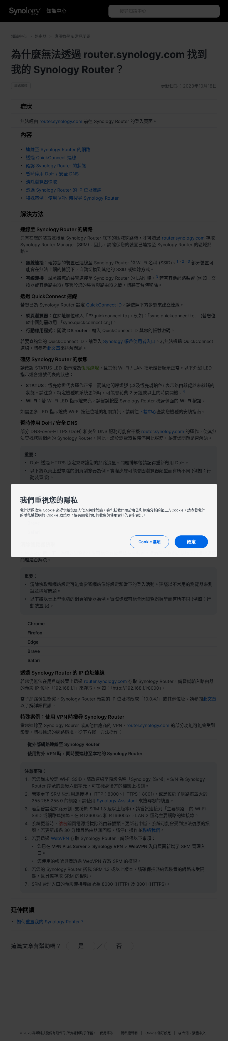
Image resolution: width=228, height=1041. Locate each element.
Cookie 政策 (56, 515)
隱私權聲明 (33, 515)
